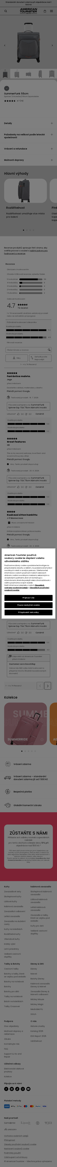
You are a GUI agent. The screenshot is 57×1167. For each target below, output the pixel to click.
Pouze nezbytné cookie (28, 605)
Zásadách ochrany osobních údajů (24, 586)
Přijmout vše (28, 598)
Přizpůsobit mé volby (28, 612)
